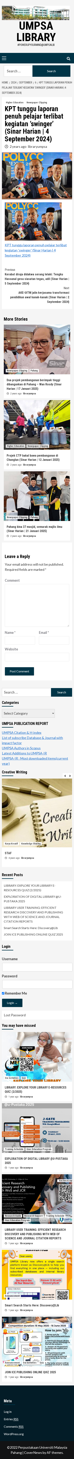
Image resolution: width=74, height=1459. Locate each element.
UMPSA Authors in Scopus (21, 748)
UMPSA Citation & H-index (21, 732)
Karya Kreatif (11, 843)
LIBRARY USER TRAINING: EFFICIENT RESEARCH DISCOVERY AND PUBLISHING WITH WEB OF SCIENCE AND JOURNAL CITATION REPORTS (33, 914)
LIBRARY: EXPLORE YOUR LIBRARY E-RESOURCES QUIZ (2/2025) (29, 888)
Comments (14, 1426)
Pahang (34, 370)
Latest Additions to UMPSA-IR (24, 753)
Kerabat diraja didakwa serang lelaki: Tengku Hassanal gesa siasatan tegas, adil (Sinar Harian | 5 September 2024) (37, 276)
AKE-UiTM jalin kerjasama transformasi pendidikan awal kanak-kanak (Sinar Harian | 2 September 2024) (39, 295)
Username (10, 959)
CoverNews (33, 1452)
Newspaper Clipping (37, 102)
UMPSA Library (36, 31)
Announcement (12, 1296)
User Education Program (39, 1149)
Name (10, 632)
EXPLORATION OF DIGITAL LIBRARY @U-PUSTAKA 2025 (33, 899)
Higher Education (14, 102)
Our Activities (11, 1078)
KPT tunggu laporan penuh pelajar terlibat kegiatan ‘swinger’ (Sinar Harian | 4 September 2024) (36, 250)
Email (44, 632)
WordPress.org (14, 1434)
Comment (12, 580)
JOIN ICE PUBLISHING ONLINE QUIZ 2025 (33, 934)
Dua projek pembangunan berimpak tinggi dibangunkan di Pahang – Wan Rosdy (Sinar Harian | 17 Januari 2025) (34, 384)
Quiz (24, 1078)
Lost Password (15, 1015)
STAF (8, 853)
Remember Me (15, 993)
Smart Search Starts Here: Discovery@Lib (31, 928)
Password (9, 976)
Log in (8, 1411)
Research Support (33, 1216)
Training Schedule (14, 1149)
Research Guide (13, 1216)
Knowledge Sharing (31, 843)
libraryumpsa (37, 146)
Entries (11, 1419)
